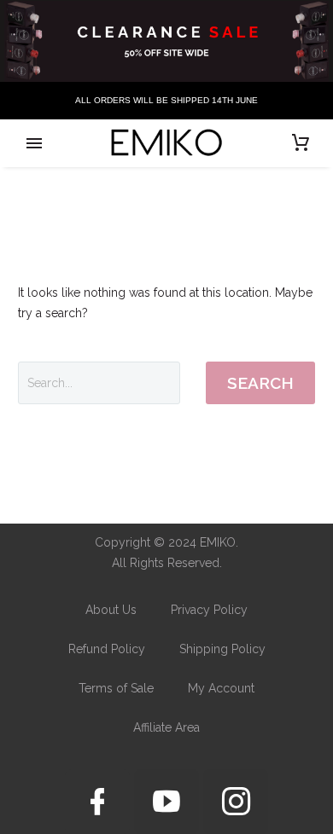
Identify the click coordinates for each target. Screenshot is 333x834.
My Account (221, 688)
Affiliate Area (166, 727)
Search (260, 383)
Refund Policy (106, 649)
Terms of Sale (116, 688)
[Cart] (300, 143)
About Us (111, 610)
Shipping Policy (222, 649)
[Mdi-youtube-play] (166, 801)
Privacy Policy (209, 610)
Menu (34, 143)
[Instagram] (235, 801)
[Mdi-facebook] (97, 801)
